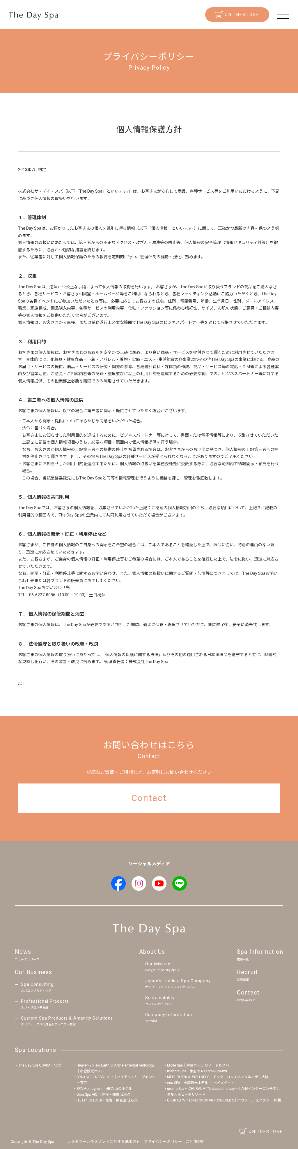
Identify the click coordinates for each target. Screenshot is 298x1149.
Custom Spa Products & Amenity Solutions (67, 1021)
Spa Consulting (37, 987)
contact (149, 798)
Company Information (168, 1017)
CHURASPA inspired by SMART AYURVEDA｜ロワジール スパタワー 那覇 (224, 1100)
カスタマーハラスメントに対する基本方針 (104, 1142)
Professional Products (45, 1004)
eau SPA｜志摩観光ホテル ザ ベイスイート (200, 1083)
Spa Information (260, 954)
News (27, 954)
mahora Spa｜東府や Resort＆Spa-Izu (197, 1071)
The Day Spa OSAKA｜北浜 (39, 1065)
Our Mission (162, 967)
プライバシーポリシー (163, 1142)
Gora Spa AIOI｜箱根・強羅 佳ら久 (104, 1094)
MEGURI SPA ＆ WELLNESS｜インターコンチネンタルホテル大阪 (218, 1077)
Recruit (247, 975)
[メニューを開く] (283, 14)
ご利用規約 (195, 1142)
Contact (248, 995)
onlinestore (242, 14)
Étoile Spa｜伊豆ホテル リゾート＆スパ (198, 1065)
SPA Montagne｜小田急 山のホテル (104, 1089)
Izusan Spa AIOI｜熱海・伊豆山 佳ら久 (107, 1100)
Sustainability (160, 1000)
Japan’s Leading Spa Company (178, 983)
